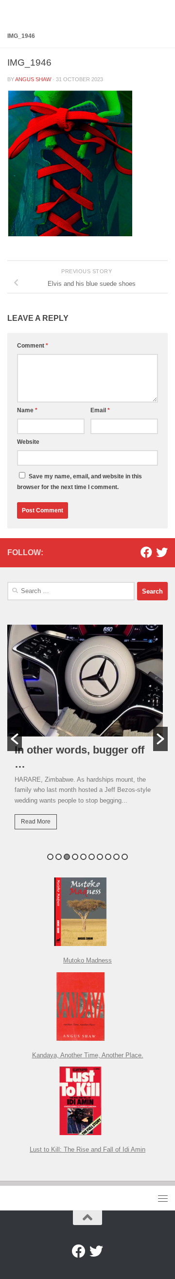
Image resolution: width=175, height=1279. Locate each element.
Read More (36, 821)
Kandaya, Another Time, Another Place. (87, 1055)
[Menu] (163, 1198)
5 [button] (83, 857)
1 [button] (50, 857)
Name (27, 410)
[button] (14, 739)
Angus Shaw (33, 79)
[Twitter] (162, 552)
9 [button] (116, 857)
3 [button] (67, 857)
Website (28, 441)
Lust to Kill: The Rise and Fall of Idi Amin (87, 1149)
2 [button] (58, 857)
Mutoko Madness (87, 960)
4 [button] (75, 857)
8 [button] (108, 857)
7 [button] (100, 857)
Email (100, 410)
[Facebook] (146, 552)
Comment (32, 345)
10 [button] (125, 857)
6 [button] (91, 857)
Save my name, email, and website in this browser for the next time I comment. (79, 482)
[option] (87, 734)
